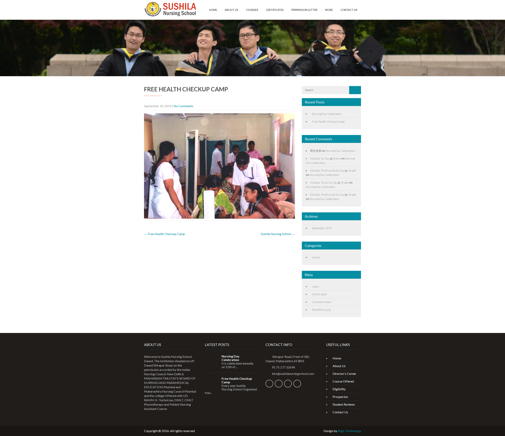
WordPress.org (321, 309)
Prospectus (340, 396)
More (329, 9)
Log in (315, 286)
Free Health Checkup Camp (164, 234)
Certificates (275, 9)
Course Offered (343, 381)
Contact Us (348, 9)
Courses (252, 9)
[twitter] (278, 383)
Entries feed (319, 294)
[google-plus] (297, 383)
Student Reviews (344, 404)
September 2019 (322, 228)
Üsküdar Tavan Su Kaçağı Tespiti (329, 182)
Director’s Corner (344, 373)
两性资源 (315, 150)
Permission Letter (304, 9)
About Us (231, 9)
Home (213, 9)
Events (316, 257)
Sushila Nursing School (278, 234)
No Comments (183, 106)
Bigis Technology (349, 431)
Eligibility (339, 389)
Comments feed (321, 302)
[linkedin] (288, 383)
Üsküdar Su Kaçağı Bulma (325, 158)
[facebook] (269, 383)
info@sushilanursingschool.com (293, 373)
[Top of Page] (493, 427)
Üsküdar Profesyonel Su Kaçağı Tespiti (333, 170)
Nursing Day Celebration (327, 113)
